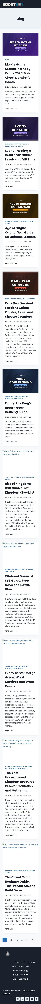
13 (26, 940)
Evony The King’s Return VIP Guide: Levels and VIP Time (20, 155)
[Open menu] (36, 4)
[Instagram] (27, 999)
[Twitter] (22, 999)
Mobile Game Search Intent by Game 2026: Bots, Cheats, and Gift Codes (18, 73)
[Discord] (36, 999)
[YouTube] (32, 999)
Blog (7, 60)
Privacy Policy (19, 970)
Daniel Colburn (12, 87)
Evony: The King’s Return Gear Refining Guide (18, 407)
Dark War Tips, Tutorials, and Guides (20, 299)
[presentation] (20, 44)
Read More (11, 109)
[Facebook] (18, 999)
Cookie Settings (19, 979)
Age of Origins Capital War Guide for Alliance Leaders (20, 232)
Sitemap (6, 993)
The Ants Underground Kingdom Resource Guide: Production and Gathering (19, 782)
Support (18, 962)
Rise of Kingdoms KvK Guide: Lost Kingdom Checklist (19, 488)
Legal (30, 962)
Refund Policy (19, 974)
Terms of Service (19, 966)
